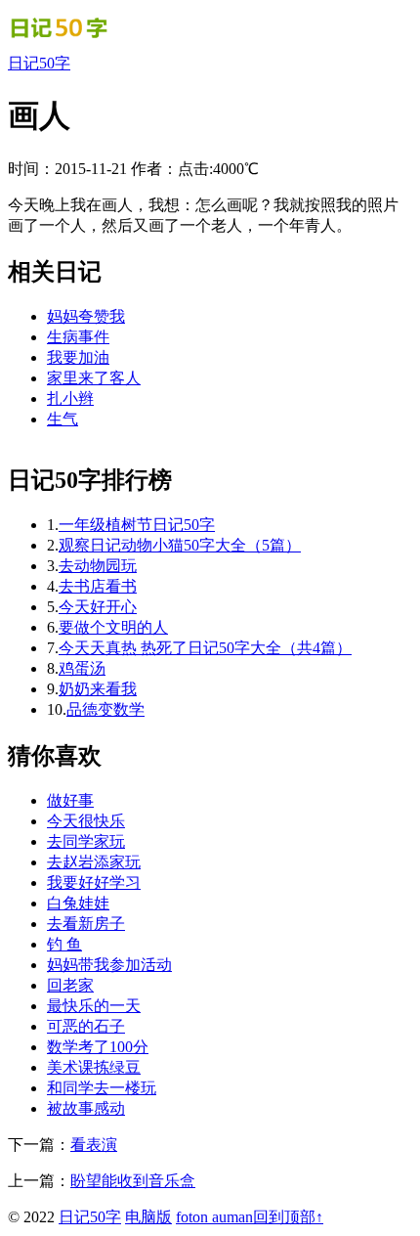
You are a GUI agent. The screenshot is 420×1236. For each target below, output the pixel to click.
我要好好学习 (94, 882)
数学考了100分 (97, 1046)
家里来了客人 (94, 378)
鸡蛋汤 (82, 668)
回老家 (70, 985)
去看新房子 (86, 923)
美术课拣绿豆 (94, 1067)
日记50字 (39, 63)
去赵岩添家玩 (94, 862)
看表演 (93, 1144)
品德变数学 (105, 709)
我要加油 (78, 357)
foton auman (214, 1217)
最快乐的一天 (94, 1005)
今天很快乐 (86, 821)
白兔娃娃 (78, 903)
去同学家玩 (86, 841)
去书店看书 (98, 586)
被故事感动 (86, 1108)
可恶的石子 (86, 1026)
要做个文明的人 (113, 627)
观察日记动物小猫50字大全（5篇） (180, 545)
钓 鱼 (64, 944)
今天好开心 (98, 606)
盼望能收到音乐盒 (132, 1180)
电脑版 (148, 1217)
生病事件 (78, 337)
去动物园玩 (98, 565)
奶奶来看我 (98, 689)
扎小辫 (70, 398)
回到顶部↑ (288, 1217)
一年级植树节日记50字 (137, 524)
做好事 (70, 800)
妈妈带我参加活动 (109, 964)
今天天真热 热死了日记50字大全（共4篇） (205, 648)
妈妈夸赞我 (86, 316)
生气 (62, 419)
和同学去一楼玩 (101, 1088)
